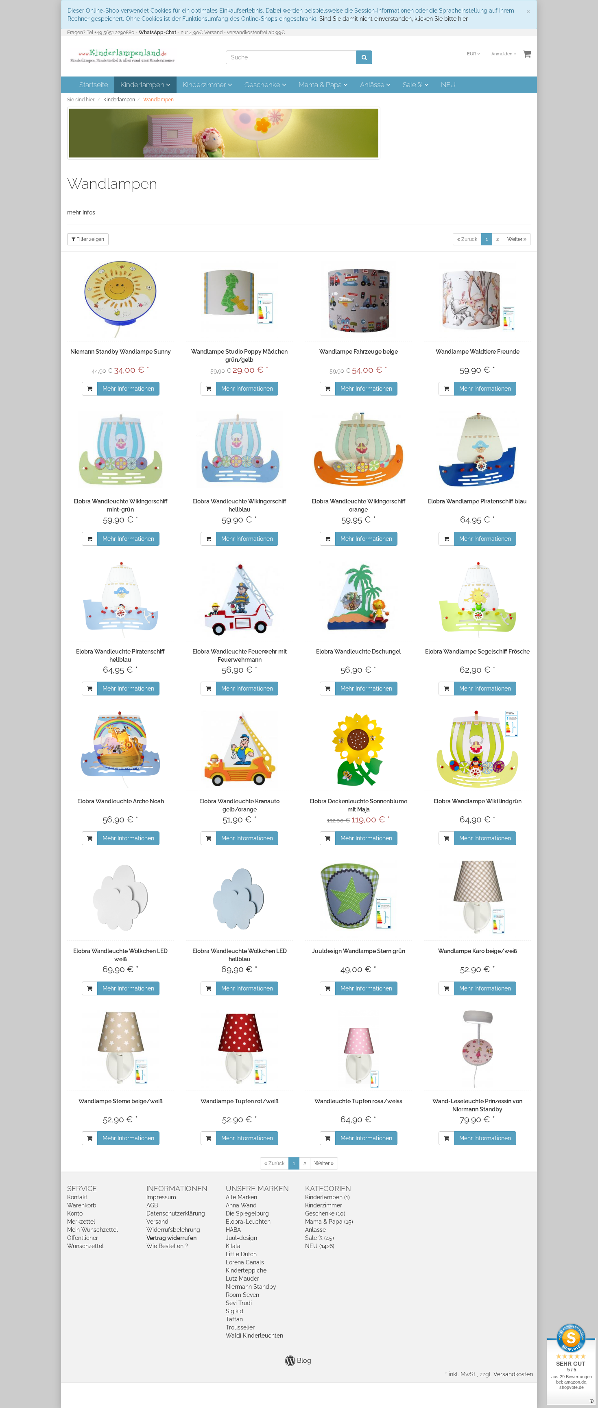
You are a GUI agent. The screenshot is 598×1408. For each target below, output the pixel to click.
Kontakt (77, 1197)
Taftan (234, 1319)
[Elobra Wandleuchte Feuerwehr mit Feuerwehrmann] (239, 599)
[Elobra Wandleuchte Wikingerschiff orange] (358, 449)
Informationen (176, 1188)
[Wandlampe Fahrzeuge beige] (358, 299)
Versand (157, 1221)
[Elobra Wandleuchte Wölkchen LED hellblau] (239, 898)
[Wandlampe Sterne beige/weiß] (120, 1049)
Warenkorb (81, 1205)
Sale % (413, 85)
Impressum (161, 1197)
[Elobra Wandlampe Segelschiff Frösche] (477, 599)
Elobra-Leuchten (248, 1221)
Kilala (233, 1246)
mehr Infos (81, 212)
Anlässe (373, 85)
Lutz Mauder (242, 1278)
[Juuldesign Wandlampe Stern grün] (358, 898)
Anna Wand (241, 1205)
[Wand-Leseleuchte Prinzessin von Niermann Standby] (477, 1049)
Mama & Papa (321, 85)
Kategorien (328, 1188)
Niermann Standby (251, 1286)
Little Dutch (241, 1254)
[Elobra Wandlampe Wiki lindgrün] (477, 749)
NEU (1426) (319, 1246)
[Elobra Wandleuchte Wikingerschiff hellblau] (239, 449)
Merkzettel (81, 1221)
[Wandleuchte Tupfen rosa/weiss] (358, 1049)
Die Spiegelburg (247, 1213)
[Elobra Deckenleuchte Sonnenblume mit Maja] (358, 749)
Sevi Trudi (239, 1303)
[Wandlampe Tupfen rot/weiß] (239, 1049)
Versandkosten (513, 1374)
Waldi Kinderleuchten (254, 1335)
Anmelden (502, 54)
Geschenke (263, 85)
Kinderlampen (143, 85)
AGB (152, 1205)
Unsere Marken (257, 1188)
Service (82, 1188)
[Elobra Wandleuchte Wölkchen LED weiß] (120, 898)
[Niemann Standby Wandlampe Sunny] (120, 299)
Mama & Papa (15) (329, 1221)
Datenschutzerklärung (175, 1213)
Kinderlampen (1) (327, 1197)
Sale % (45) (319, 1238)
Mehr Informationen (128, 388)
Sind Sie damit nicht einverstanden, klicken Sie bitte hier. (394, 18)
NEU (448, 85)
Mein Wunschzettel (92, 1230)
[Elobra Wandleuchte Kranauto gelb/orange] (239, 749)
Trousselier (240, 1327)
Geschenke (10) (325, 1213)
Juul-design (241, 1238)
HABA (233, 1230)
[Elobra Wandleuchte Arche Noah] (120, 749)
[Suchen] (364, 57)
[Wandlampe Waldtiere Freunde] (477, 299)
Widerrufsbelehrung (173, 1230)
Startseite (93, 85)
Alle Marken (241, 1197)
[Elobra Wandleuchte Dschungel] (358, 599)
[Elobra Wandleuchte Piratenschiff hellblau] (120, 599)
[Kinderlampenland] (122, 55)
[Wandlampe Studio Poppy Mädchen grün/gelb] (239, 299)
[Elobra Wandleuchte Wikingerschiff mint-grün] (120, 449)
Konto (75, 1213)
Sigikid (234, 1311)
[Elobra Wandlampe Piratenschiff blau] (477, 449)
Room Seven (242, 1295)
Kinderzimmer (205, 85)
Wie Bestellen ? (167, 1246)
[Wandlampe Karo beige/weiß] (477, 898)
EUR (472, 54)
